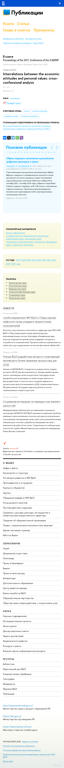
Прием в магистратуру (14, 573)
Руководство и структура (15, 473)
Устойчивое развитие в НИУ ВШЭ (19, 477)
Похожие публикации (26, 147)
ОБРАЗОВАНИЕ (11, 543)
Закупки (7, 492)
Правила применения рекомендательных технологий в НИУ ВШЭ (29, 755)
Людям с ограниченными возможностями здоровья (28, 525)
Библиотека (8, 664)
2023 (38, 260)
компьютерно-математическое (20, 241)
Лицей (6, 548)
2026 (23, 260)
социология (17, 244)
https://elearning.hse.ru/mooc (17, 726)
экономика (28, 244)
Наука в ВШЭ (38, 43)
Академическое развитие (15, 641)
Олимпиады (8, 558)
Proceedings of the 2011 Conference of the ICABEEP (31, 60)
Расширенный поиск (33, 39)
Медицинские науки (17, 288)
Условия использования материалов (19, 746)
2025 (28, 260)
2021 (49, 260)
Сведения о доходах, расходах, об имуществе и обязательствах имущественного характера (26, 514)
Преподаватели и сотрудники (17, 482)
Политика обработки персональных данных (21, 750)
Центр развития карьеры (15, 588)
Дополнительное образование (18, 583)
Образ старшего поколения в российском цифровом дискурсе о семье (30, 160)
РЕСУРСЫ (8, 659)
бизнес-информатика (15, 232)
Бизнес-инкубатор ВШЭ (14, 593)
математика (40, 241)
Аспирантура (9, 578)
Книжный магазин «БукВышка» (17, 674)
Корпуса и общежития (14, 487)
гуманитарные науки (15, 238)
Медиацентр (9, 684)
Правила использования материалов (17, 43)
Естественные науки (18, 285)
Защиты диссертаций (13, 636)
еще (18, 263)
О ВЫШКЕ (8, 462)
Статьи (23, 23)
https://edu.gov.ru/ (12, 716)
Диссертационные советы (16, 631)
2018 (13, 263)
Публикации (27, 12)
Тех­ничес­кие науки (17, 297)
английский (15, 98)
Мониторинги (10, 626)
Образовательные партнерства (18, 598)
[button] (9, 152)
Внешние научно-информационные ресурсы (24, 651)
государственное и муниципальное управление (27, 235)
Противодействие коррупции (17, 507)
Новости (8, 308)
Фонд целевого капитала (15, 502)
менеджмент (51, 241)
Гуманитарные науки (17, 282)
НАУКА (7, 611)
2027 (18, 260)
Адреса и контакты (30, 741)
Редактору (57, 765)
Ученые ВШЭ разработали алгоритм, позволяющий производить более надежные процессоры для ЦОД (31, 360)
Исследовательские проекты (17, 621)
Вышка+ (6, 568)
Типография (8, 679)
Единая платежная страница (16, 530)
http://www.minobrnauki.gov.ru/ (18, 705)
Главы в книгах (17, 30)
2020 (54, 260)
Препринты (43, 30)
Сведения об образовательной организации (24, 520)
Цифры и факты (10, 468)
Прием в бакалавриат (13, 563)
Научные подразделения (15, 616)
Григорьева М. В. (25, 166)
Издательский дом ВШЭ (14, 669)
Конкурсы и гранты (12, 646)
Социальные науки (17, 294)
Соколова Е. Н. (12, 166)
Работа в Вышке (10, 535)
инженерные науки (33, 238)
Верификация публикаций (13, 39)
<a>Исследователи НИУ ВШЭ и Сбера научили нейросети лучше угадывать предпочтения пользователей (29, 321)
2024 (33, 260)
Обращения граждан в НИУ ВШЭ (18, 497)
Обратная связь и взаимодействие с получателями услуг (30, 603)
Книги (8, 23)
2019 (8, 263)
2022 (44, 260)
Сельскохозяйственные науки (22, 291)
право (8, 244)
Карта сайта (8, 761)
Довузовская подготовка (15, 553)
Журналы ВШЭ (10, 688)
